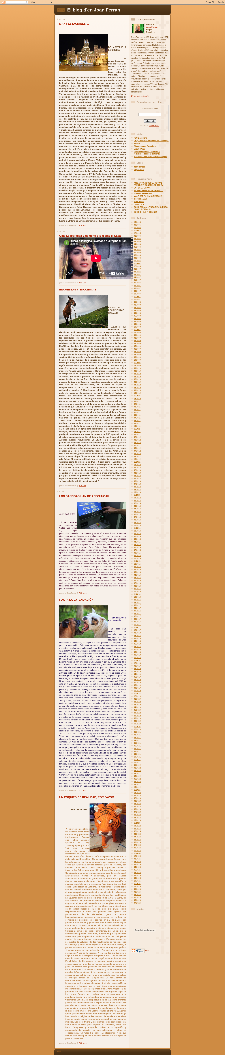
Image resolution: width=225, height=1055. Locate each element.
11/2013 (137, 495)
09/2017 (137, 622)
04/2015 (137, 542)
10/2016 (137, 591)
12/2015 (137, 564)
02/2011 (137, 404)
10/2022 (137, 787)
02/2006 (137, 239)
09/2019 (137, 688)
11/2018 (137, 660)
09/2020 (137, 721)
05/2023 (137, 806)
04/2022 (137, 773)
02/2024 (137, 831)
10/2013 (137, 492)
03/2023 (137, 801)
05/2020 (137, 710)
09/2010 (137, 390)
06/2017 (137, 613)
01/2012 (137, 434)
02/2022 (137, 768)
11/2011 (137, 429)
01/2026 (137, 889)
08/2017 (137, 619)
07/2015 (137, 550)
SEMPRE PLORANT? (143, 193)
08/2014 (137, 520)
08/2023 (137, 815)
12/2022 (137, 793)
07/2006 (137, 252)
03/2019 (137, 671)
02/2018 (137, 636)
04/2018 (137, 641)
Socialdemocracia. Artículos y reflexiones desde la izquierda (147, 153)
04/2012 (137, 443)
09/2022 (137, 784)
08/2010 (137, 387)
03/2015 (137, 539)
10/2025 (137, 881)
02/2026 (137, 892)
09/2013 (137, 489)
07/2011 (137, 418)
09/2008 (137, 324)
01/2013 (137, 467)
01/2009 (137, 335)
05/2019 (137, 677)
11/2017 (137, 627)
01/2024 (137, 828)
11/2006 (137, 263)
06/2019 (137, 680)
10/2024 (137, 851)
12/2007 (137, 299)
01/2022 (137, 765)
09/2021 (137, 754)
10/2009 (137, 360)
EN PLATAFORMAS (142, 188)
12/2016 (137, 597)
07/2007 (137, 285)
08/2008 (137, 321)
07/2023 (137, 812)
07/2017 (137, 616)
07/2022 (137, 782)
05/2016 (137, 578)
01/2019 (137, 666)
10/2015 (137, 558)
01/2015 (137, 534)
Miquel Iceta (139, 170)
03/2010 (137, 374)
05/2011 (137, 412)
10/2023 (137, 820)
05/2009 (137, 346)
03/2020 (137, 704)
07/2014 (137, 517)
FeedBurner (154, 126)
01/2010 (137, 368)
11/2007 (137, 297)
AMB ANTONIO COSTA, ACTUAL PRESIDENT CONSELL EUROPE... (148, 184)
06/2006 (137, 250)
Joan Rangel (139, 167)
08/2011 (137, 421)
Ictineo (137, 143)
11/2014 (137, 528)
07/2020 (137, 715)
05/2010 (137, 379)
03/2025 (137, 864)
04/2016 (137, 575)
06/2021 (137, 746)
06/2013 (137, 481)
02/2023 (137, 798)
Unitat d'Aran (139, 149)
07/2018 (137, 649)
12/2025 (137, 886)
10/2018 (137, 658)
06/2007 (137, 283)
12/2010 (137, 399)
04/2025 (137, 867)
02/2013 (137, 470)
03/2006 (137, 241)
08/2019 (137, 685)
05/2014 (137, 512)
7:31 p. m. (82, 790)
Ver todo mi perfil (141, 96)
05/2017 (137, 611)
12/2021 (137, 762)
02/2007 (137, 272)
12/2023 (137, 826)
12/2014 (137, 531)
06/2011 (137, 415)
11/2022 (137, 790)
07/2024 (137, 845)
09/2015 (137, 556)
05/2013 (137, 478)
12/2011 (137, 432)
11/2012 (137, 462)
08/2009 (137, 354)
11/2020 (137, 726)
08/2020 (137, 718)
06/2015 (137, 547)
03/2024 (137, 834)
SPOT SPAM (139, 202)
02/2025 (137, 862)
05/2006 (137, 247)
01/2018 (137, 633)
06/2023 (137, 809)
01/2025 (137, 859)
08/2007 (137, 288)
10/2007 (137, 294)
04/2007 (137, 277)
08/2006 (137, 255)
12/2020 (137, 729)
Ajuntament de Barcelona (145, 146)
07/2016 (137, 583)
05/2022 (137, 776)
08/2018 (137, 652)
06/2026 (137, 900)
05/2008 (137, 313)
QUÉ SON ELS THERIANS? (145, 212)
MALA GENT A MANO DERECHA (148, 196)
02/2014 (137, 503)
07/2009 (137, 352)
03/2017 (137, 605)
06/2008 (137, 316)
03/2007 (137, 274)
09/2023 (137, 817)
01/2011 (137, 401)
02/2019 (137, 669)
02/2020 (137, 702)
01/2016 (137, 567)
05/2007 (137, 280)
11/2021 (137, 760)
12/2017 (137, 630)
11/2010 (137, 396)
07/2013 (137, 484)
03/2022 (137, 771)
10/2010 (137, 393)
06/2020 (137, 713)
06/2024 (137, 842)
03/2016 (137, 572)
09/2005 (137, 225)
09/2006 (137, 258)
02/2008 (137, 305)
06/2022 (137, 779)
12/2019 (137, 696)
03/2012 (137, 440)
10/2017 (137, 625)
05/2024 (137, 839)
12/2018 (137, 663)
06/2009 (137, 349)
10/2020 (137, 724)
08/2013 (137, 487)
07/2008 (137, 319)
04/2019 (137, 674)
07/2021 (137, 749)
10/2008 (137, 327)
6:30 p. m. (82, 225)
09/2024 (137, 848)
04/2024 (137, 837)
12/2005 (137, 233)
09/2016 (137, 589)
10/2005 (137, 228)
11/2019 (137, 693)
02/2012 (137, 437)
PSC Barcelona (140, 138)
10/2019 (137, 691)
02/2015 (137, 536)
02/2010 (137, 371)
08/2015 (137, 553)
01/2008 (137, 302)
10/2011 (137, 426)
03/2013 (137, 473)
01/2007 (137, 269)
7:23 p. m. (82, 1043)
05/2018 (137, 644)
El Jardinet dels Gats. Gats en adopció (150, 157)
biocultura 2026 (140, 199)
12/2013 (137, 498)
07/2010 (137, 385)
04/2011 (137, 410)
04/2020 (137, 707)
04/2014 (137, 509)
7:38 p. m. (82, 593)
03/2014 (137, 506)
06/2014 (137, 514)
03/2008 (137, 308)
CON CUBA (139, 204)
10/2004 (137, 222)
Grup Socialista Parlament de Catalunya (151, 141)
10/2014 (137, 525)
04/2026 (137, 895)
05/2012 (137, 445)
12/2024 (137, 856)
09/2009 (137, 357)
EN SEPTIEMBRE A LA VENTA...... (148, 191)
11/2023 (137, 823)
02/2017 (137, 602)
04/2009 (137, 343)
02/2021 (137, 735)
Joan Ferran (152, 27)
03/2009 (137, 341)
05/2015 (137, 545)
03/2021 (137, 738)
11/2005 (137, 230)
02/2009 (137, 338)
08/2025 (137, 875)
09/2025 (137, 878)
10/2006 (137, 261)
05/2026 (137, 897)
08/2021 (137, 751)
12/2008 (137, 332)
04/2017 (137, 608)
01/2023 (137, 795)
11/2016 (137, 594)
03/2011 (137, 407)
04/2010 (137, 376)
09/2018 (137, 655)
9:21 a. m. (82, 283)
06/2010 (137, 382)
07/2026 (137, 903)
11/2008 (137, 330)
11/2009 (137, 363)
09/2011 (137, 423)
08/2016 (137, 586)
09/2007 (137, 291)
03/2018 (137, 638)
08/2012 (137, 454)
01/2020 (137, 699)
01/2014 (137, 500)
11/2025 (137, 884)
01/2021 (137, 732)
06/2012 (137, 448)
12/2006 (137, 266)
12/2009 (137, 365)
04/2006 (137, 244)
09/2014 (137, 523)
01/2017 (137, 600)
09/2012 (137, 456)
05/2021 (137, 743)
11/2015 (137, 561)
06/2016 (137, 580)
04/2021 (137, 740)
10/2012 (137, 459)
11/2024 (137, 853)
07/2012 (137, 451)
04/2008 (137, 310)
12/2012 (137, 465)
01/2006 (137, 236)
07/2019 (137, 682)
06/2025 (137, 873)
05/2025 (137, 870)
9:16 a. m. (82, 486)
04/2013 (137, 476)
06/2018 (137, 647)
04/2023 (137, 804)
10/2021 (137, 757)
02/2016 (137, 569)
